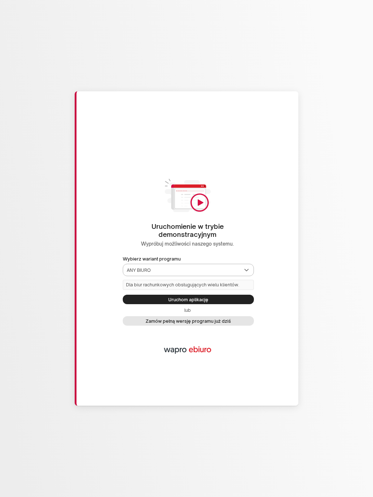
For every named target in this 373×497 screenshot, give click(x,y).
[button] (246, 270)
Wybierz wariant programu (152, 259)
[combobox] (181, 270)
